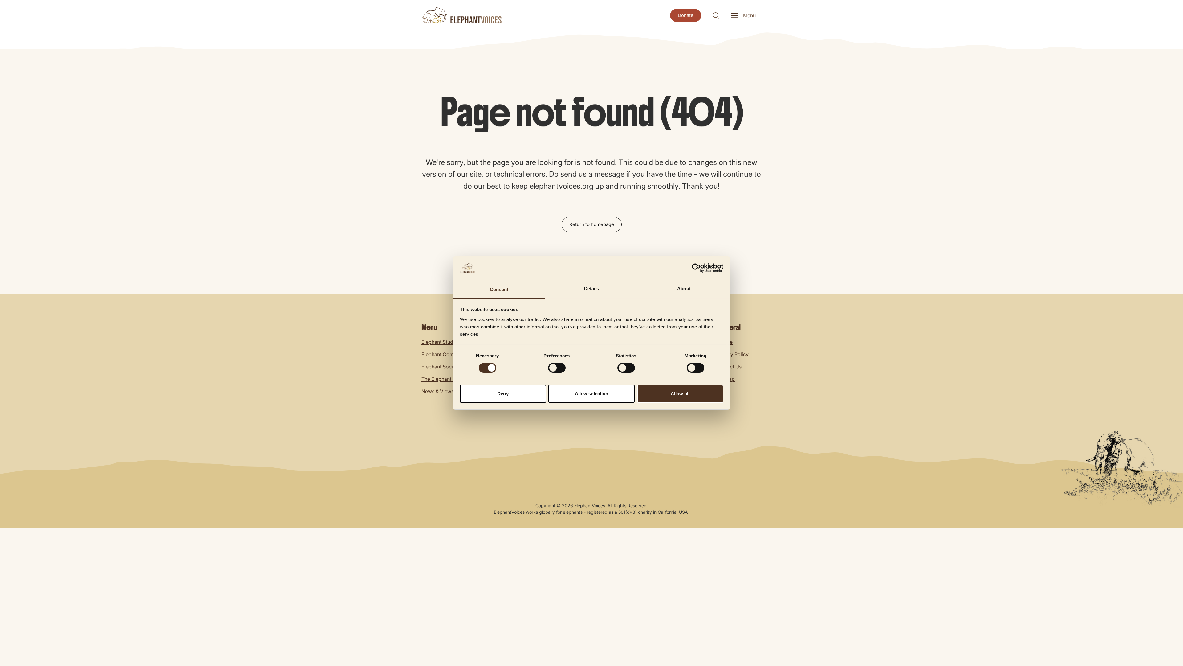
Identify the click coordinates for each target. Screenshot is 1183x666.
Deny (502, 393)
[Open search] (716, 15)
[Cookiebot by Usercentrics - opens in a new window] (696, 268)
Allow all (680, 393)
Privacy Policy (732, 354)
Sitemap (725, 379)
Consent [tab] (499, 289)
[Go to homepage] (461, 15)
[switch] (557, 368)
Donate (724, 342)
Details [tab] (591, 288)
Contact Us (729, 367)
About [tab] (684, 288)
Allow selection (591, 393)
